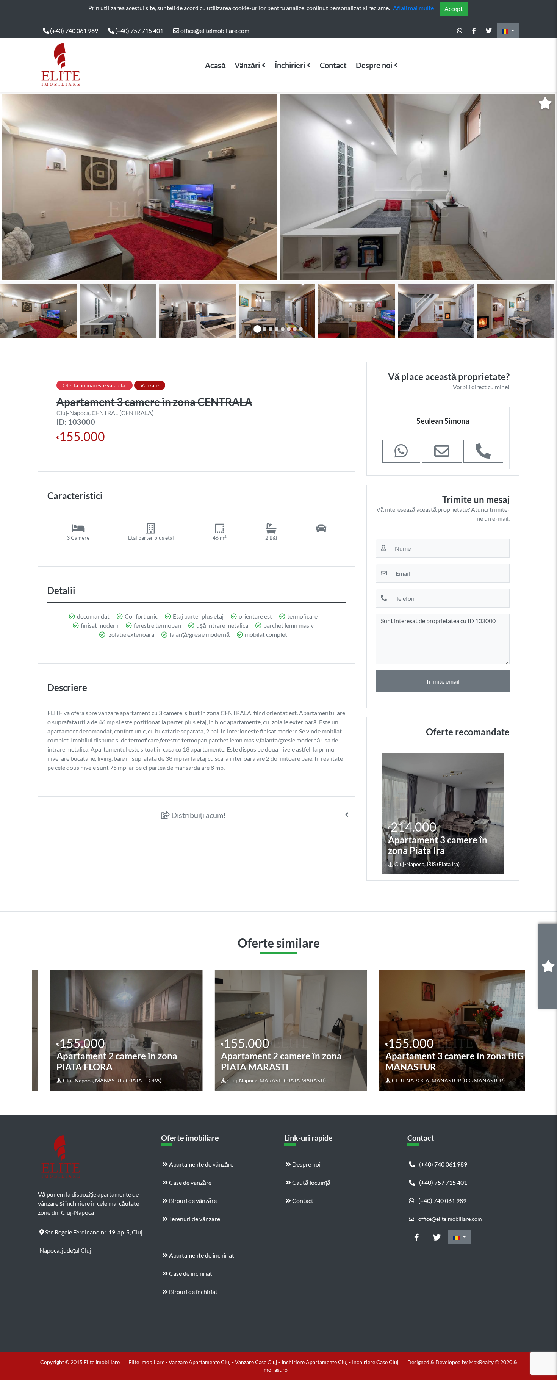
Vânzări (247, 65)
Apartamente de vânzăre (200, 1164)
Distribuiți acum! (198, 814)
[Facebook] (474, 30)
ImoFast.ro (275, 1369)
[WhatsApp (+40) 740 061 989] (459, 30)
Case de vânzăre (189, 1182)
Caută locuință (310, 1182)
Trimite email (443, 681)
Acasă (215, 65)
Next (545, 187)
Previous (13, 187)
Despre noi (374, 65)
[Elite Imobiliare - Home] (60, 65)
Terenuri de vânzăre (194, 1218)
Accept (453, 8)
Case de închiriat (190, 1273)
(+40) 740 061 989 (73, 30)
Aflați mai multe (413, 7)
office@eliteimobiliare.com (214, 30)
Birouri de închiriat (192, 1291)
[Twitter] (489, 30)
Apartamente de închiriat (201, 1255)
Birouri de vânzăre (192, 1200)
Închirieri (290, 65)
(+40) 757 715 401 (138, 30)
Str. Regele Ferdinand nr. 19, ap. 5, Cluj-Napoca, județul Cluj (92, 1234)
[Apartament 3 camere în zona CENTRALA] (139, 187)
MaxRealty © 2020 (491, 1362)
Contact (333, 65)
